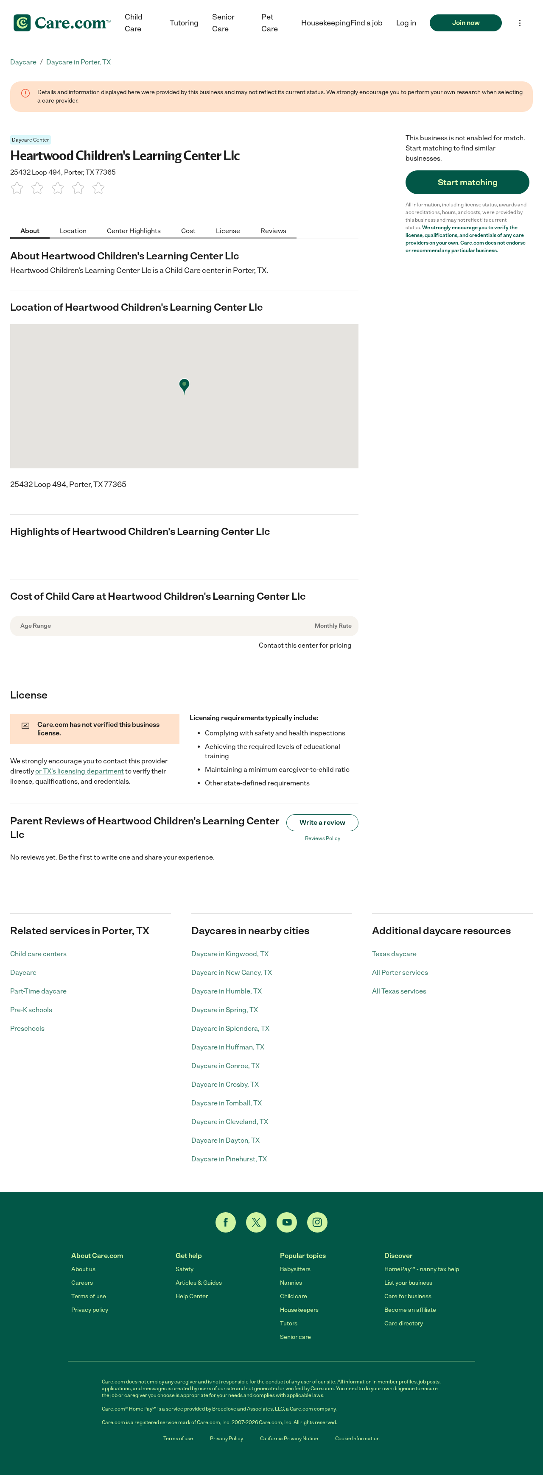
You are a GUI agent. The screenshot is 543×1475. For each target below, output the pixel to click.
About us (83, 1269)
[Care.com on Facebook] (226, 1222)
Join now (466, 23)
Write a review (322, 822)
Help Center (192, 1296)
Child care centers (38, 954)
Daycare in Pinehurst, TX (229, 1159)
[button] (406, 23)
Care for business (407, 1296)
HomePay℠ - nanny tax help (421, 1269)
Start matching (468, 182)
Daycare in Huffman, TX (227, 1047)
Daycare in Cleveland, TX (229, 1122)
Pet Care (269, 22)
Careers (82, 1282)
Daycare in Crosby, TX (225, 1084)
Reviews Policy (322, 838)
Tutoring (184, 23)
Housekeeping (325, 23)
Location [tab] (73, 230)
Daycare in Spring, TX (224, 1010)
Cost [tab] (188, 230)
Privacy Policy (226, 1439)
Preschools (27, 1028)
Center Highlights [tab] (134, 230)
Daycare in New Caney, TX (231, 972)
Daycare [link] (23, 62)
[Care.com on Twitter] (256, 1222)
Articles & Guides (199, 1282)
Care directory (403, 1323)
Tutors (288, 1323)
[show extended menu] (519, 23)
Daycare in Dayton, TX (225, 1140)
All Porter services (400, 972)
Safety (184, 1269)
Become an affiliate (410, 1310)
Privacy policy (89, 1310)
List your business (408, 1282)
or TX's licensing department (79, 771)
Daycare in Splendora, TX (230, 1028)
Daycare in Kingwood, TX (230, 954)
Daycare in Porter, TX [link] (78, 62)
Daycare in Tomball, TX (226, 1103)
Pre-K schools (31, 1010)
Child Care (134, 22)
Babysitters (295, 1269)
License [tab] (228, 230)
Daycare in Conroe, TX (225, 1066)
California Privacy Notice (289, 1439)
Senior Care (223, 22)
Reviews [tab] (273, 230)
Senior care (295, 1337)
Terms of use (88, 1296)
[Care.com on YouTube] (287, 1222)
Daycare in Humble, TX (226, 991)
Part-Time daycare (38, 991)
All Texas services (399, 991)
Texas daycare (394, 954)
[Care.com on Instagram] (317, 1222)
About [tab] (29, 230)
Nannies (291, 1282)
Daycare (23, 972)
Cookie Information (357, 1439)
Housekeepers (299, 1310)
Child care (293, 1296)
